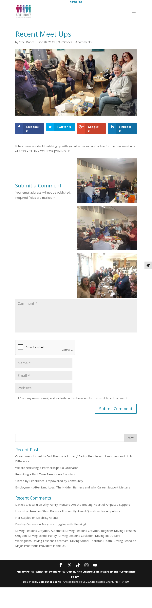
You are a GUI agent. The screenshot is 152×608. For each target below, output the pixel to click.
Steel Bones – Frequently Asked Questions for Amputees (81, 511)
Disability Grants (47, 518)
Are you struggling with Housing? (64, 524)
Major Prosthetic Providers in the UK (40, 546)
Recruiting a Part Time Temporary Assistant (45, 474)
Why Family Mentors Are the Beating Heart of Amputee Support (86, 504)
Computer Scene (50, 581)
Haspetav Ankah (26, 511)
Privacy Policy (25, 571)
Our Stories (65, 42)
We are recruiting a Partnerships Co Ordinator (46, 468)
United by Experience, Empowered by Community (49, 481)
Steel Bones (26, 42)
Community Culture (80, 571)
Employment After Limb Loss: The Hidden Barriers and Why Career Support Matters (72, 487)
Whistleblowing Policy (50, 571)
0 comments (83, 42)
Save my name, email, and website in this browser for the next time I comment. (74, 398)
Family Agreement (106, 571)
